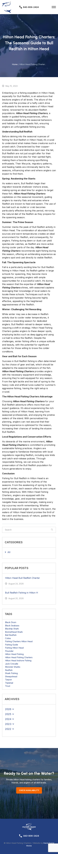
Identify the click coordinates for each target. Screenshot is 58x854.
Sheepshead (11, 676)
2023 (8, 724)
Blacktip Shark (12, 628)
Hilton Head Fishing (14, 654)
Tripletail (9, 683)
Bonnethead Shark (14, 632)
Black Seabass (12, 625)
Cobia (8, 638)
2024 (8, 719)
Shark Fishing (11, 673)
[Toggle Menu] (54, 7)
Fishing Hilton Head (14, 647)
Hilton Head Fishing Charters (19, 657)
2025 (8, 714)
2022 (8, 728)
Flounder (9, 651)
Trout (7, 686)
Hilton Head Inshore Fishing (18, 660)
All (8, 552)
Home (15, 64)
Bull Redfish (10, 635)
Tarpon (8, 679)
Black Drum (10, 622)
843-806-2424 (31, 835)
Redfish (9, 670)
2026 (8, 709)
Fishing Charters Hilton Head (19, 641)
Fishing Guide (11, 644)
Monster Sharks (12, 667)
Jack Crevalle (11, 663)
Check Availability (29, 790)
